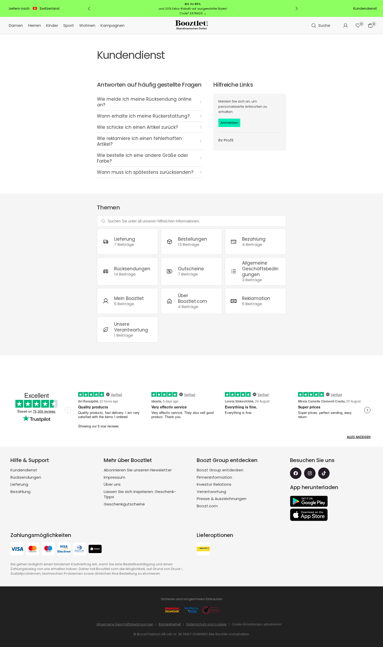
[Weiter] (296, 8)
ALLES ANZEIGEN (358, 437)
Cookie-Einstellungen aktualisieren (257, 624)
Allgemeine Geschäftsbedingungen (124, 624)
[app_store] (309, 515)
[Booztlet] (191, 25)
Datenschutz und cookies (206, 624)
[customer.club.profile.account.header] (345, 25)
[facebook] (295, 473)
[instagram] (310, 473)
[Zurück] (89, 8)
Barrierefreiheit (170, 624)
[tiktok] (324, 473)
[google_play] (309, 501)
